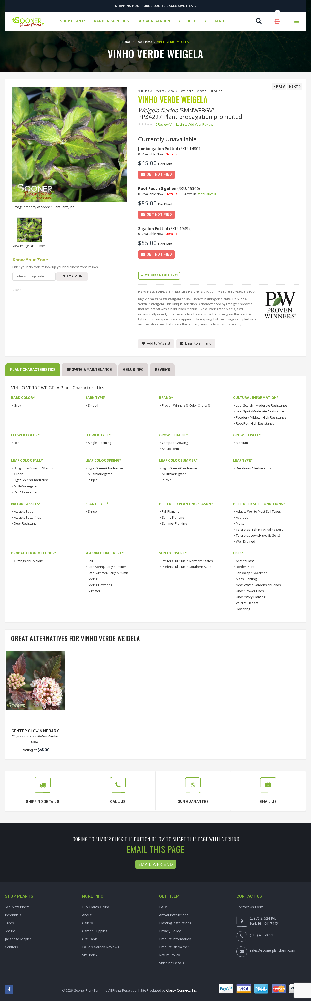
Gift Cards (90, 939)
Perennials (13, 915)
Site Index (89, 955)
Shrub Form (170, 448)
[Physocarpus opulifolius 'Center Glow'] (35, 681)
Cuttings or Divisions (29, 561)
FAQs (163, 907)
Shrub (92, 511)
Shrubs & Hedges (151, 91)
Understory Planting (250, 597)
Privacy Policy (170, 931)
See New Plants (17, 907)
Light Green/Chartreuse (31, 480)
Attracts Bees (23, 511)
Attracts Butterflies (27, 517)
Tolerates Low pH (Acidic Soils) (258, 535)
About (87, 915)
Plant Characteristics (32, 370)
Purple (93, 480)
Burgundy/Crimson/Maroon (34, 468)
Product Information (175, 939)
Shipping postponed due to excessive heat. (155, 6)
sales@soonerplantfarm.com (272, 950)
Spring (92, 579)
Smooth (93, 405)
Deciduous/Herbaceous (253, 468)
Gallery (87, 923)
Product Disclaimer (174, 947)
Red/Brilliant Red (26, 492)
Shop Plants (144, 41)
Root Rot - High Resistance (255, 423)
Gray (17, 405)
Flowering (243, 609)
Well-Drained (245, 541)
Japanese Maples (18, 939)
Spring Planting (173, 517)
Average (242, 517)
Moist (240, 523)
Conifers (11, 947)
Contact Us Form (249, 907)
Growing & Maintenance (89, 370)
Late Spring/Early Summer (107, 567)
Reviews (162, 370)
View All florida (210, 91)
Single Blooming (99, 442)
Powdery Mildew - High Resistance (261, 417)
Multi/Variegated (26, 486)
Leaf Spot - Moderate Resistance (260, 411)
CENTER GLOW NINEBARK (35, 731)
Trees (9, 923)
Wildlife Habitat (247, 603)
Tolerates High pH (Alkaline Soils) (260, 529)
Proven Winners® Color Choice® (186, 405)
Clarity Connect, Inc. (181, 990)
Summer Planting (174, 523)
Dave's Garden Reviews (100, 947)
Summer (94, 591)
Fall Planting (170, 511)
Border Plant (245, 567)
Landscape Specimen (252, 573)
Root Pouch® (206, 194)
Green (18, 474)
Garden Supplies (94, 931)
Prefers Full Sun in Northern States (187, 561)
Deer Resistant (25, 523)
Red (17, 442)
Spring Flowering (100, 585)
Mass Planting (246, 579)
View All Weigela (181, 91)
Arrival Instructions (173, 915)
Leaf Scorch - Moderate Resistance (261, 405)
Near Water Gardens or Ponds (258, 585)
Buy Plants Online (96, 907)
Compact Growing (175, 442)
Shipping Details (171, 963)
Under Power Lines (250, 591)
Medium (242, 442)
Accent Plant (245, 561)
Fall (90, 561)
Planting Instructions (175, 923)
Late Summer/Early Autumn (108, 573)
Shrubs (10, 931)
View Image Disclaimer (28, 245)
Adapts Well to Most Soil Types (258, 511)
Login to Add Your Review (194, 124)
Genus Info (133, 370)
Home (126, 41)
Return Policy (169, 955)
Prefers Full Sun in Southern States (187, 567)
